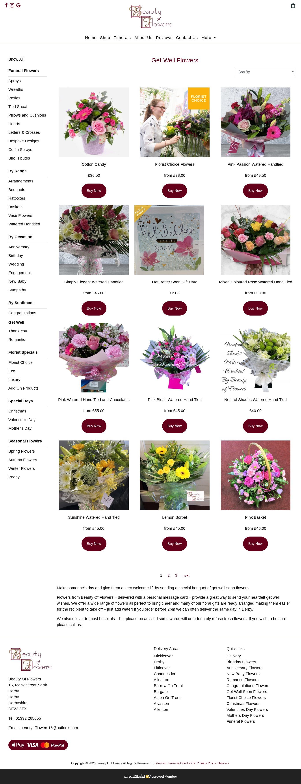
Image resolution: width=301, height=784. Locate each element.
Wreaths (15, 89)
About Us (143, 37)
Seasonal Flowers (25, 441)
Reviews (164, 37)
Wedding (16, 264)
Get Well (16, 322)
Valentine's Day (21, 420)
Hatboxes (16, 198)
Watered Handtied (24, 224)
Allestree (161, 680)
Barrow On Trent (168, 686)
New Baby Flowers (243, 674)
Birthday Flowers (241, 662)
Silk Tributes (19, 158)
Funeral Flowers (23, 71)
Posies (14, 98)
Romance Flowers (242, 680)
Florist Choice (20, 362)
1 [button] (161, 575)
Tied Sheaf (17, 106)
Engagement (19, 273)
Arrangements (20, 181)
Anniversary (18, 247)
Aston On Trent (167, 697)
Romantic (16, 339)
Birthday (15, 255)
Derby (159, 662)
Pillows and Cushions (27, 115)
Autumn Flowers (22, 460)
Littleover (162, 668)
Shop (105, 37)
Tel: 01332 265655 (24, 718)
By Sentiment (21, 303)
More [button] (207, 37)
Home (91, 37)
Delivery (234, 656)
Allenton (161, 709)
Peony (14, 477)
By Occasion (20, 237)
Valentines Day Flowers (247, 709)
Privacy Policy (206, 763)
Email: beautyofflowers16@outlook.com (43, 728)
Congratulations (22, 313)
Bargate (161, 691)
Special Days (20, 401)
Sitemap (160, 763)
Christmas (17, 411)
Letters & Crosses (24, 132)
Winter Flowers (21, 468)
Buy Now (94, 191)
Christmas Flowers (243, 703)
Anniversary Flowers (244, 668)
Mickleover (163, 656)
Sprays (14, 81)
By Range (17, 171)
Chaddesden (165, 674)
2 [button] (169, 575)
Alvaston (161, 703)
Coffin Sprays (20, 149)
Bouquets (16, 190)
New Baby (17, 281)
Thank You (17, 331)
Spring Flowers (21, 451)
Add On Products (23, 388)
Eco (11, 371)
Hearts (14, 124)
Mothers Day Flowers (245, 715)
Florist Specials (23, 352)
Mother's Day (20, 428)
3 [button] (176, 575)
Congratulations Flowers (248, 686)
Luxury (14, 379)
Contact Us (187, 37)
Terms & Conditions (181, 763)
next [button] (186, 575)
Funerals (122, 37)
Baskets (15, 207)
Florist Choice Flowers (246, 697)
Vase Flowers (20, 215)
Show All (16, 59)
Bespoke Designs (23, 141)
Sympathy (17, 290)
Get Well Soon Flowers (247, 691)
